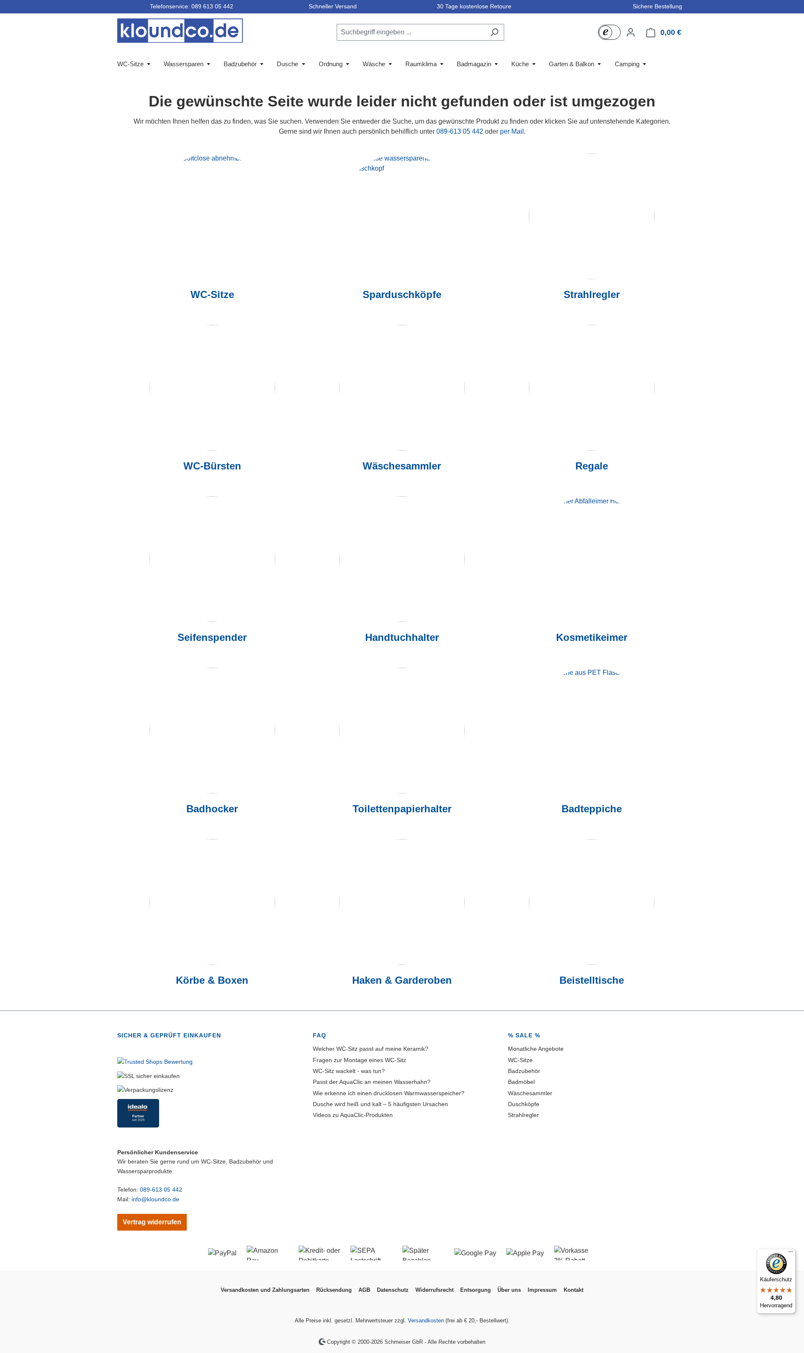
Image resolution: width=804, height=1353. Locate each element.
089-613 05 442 (459, 131)
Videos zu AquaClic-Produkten (353, 1115)
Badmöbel (521, 1081)
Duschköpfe (523, 1104)
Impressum (542, 1290)
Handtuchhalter (402, 637)
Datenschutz (393, 1290)
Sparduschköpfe (402, 294)
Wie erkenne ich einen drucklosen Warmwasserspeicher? (388, 1093)
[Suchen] (494, 32)
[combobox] (411, 32)
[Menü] (791, 1254)
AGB (364, 1290)
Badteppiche (592, 808)
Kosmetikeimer (591, 637)
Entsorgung (475, 1290)
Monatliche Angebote (536, 1048)
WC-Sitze (212, 294)
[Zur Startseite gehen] (180, 30)
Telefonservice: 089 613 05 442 (190, 6)
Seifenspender (212, 637)
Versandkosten (426, 1320)
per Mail (512, 131)
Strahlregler (592, 294)
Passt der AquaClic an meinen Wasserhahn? (371, 1081)
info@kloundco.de (155, 1199)
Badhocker (212, 808)
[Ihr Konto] (631, 32)
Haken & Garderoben (402, 980)
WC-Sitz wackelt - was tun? (349, 1071)
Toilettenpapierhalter (402, 808)
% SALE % (524, 1035)
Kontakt (573, 1290)
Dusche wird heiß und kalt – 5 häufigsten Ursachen (380, 1104)
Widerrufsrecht (434, 1290)
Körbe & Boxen (212, 980)
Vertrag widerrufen (152, 1222)
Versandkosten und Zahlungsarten (265, 1290)
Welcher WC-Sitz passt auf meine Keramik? (370, 1048)
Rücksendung (334, 1290)
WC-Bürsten (212, 466)
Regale (591, 466)
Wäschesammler (402, 466)
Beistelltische (591, 980)
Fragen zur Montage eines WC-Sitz (359, 1060)
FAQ (319, 1035)
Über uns (509, 1290)
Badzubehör (524, 1071)
